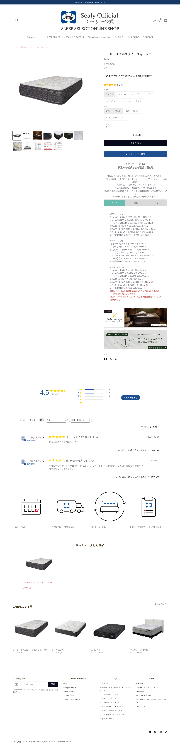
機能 (136, 203)
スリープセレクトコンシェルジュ (113, 714)
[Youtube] (155, 731)
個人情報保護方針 (143, 695)
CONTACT (148, 37)
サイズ (114, 203)
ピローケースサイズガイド (111, 702)
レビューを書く (130, 397)
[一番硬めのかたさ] (135, 348)
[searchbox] (30, 420)
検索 (65, 683)
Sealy (106, 59)
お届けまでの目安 (136, 154)
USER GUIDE (133, 37)
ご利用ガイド (105, 683)
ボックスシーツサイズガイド (112, 706)
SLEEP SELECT (53, 37)
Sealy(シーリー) (35, 37)
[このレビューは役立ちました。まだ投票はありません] (152, 450)
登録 (53, 684)
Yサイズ (109, 94)
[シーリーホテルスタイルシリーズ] (135, 327)
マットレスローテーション (111, 710)
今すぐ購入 (135, 142)
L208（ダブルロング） (115, 117)
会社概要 (140, 683)
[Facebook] (150, 731)
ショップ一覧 (68, 695)
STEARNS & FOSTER (74, 37)
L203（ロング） (133, 111)
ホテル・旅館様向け (71, 699)
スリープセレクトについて (147, 687)
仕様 (157, 203)
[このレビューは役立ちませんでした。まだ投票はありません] (157, 450)
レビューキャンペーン (109, 694)
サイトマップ (141, 706)
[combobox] (56, 420)
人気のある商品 (22, 606)
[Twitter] (166, 731)
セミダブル (136, 94)
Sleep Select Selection (99, 37)
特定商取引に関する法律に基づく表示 (151, 701)
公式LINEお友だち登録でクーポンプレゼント (115, 689)
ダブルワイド (111, 101)
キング (138, 101)
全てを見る (159, 604)
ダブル (149, 94)
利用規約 (140, 691)
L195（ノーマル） (113, 111)
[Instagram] (161, 731)
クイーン (126, 101)
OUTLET (119, 37)
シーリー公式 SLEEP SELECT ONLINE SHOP (51, 741)
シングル (122, 94)
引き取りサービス (107, 718)
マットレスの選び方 (108, 698)
